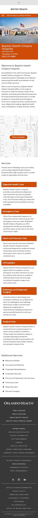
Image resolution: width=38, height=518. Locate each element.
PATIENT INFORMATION (19, 435)
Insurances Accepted (19, 467)
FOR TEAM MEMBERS (19, 439)
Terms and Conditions (19, 494)
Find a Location (18, 137)
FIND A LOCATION (19, 414)
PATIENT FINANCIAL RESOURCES (19, 460)
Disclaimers (19, 501)
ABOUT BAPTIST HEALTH (19, 417)
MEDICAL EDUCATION (19, 446)
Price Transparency (19, 471)
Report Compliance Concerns (19, 449)
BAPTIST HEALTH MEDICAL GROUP (19, 421)
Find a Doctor (19, 410)
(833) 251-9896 (8, 56)
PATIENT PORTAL (19, 428)
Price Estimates (19, 464)
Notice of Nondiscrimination (19, 487)
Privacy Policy (19, 491)
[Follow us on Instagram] (19, 479)
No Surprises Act (19, 505)
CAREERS (19, 442)
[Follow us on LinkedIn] (25, 479)
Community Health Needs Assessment (19, 453)
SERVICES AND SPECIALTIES (19, 432)
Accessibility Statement (19, 498)
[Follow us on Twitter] (13, 480)
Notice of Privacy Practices (19, 508)
